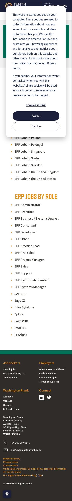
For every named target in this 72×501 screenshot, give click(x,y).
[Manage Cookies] (7, 494)
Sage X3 (20, 300)
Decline (36, 126)
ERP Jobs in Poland (27, 138)
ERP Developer (24, 232)
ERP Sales (21, 266)
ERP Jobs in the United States (35, 178)
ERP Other (21, 239)
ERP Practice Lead (27, 246)
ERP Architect (24, 211)
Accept (36, 115)
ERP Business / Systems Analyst (36, 218)
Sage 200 (21, 321)
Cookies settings (36, 105)
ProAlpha (20, 334)
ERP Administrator (27, 205)
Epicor (18, 314)
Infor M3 (20, 328)
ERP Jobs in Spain (26, 158)
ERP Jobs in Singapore (29, 151)
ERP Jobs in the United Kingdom (36, 172)
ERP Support (23, 273)
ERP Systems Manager (30, 287)
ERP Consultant (25, 225)
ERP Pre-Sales (24, 252)
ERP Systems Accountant (32, 280)
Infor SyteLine (24, 307)
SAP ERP (20, 294)
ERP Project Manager (29, 259)
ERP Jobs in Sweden (28, 165)
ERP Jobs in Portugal (28, 144)
